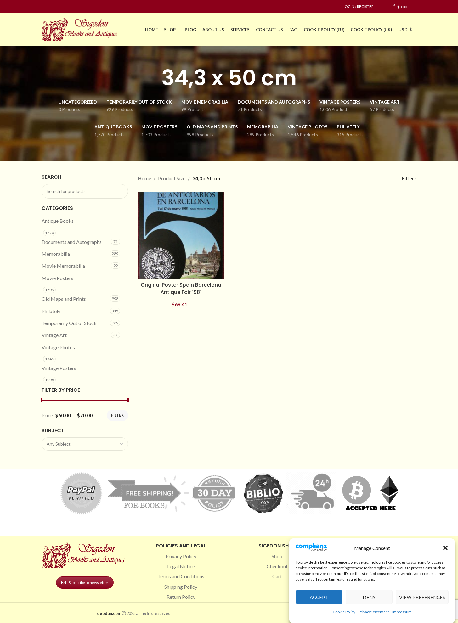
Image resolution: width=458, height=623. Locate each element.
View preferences (422, 597)
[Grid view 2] (358, 178)
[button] (445, 548)
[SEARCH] (121, 191)
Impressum (402, 611)
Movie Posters (57, 278)
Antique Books (58, 221)
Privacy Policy (181, 556)
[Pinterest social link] (60, 7)
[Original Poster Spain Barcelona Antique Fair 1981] (181, 235)
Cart (277, 576)
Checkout (277, 566)
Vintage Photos (58, 347)
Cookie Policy (344, 611)
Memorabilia (56, 254)
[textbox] (85, 444)
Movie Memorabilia (63, 266)
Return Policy (181, 597)
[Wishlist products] (382, 6)
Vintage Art (54, 335)
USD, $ (405, 29)
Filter (117, 415)
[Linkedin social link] (68, 7)
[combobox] (85, 444)
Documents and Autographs (72, 242)
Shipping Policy (180, 587)
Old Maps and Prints (64, 299)
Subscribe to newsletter (88, 582)
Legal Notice (181, 566)
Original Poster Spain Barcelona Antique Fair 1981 (181, 288)
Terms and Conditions (180, 576)
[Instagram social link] (53, 7)
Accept (319, 597)
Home (144, 178)
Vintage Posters (59, 368)
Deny (369, 597)
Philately (51, 311)
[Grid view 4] (382, 178)
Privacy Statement (374, 611)
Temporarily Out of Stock (69, 323)
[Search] (415, 6)
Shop (277, 556)
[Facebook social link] (45, 7)
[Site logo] (81, 29)
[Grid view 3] (370, 178)
